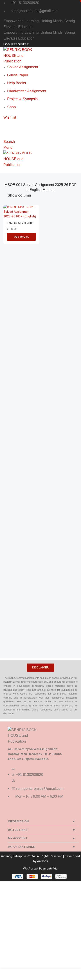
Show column (19, 195)
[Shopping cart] (4, 123)
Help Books (16, 83)
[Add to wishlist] (35, 209)
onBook (42, 861)
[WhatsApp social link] (35, 811)
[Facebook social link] (11, 811)
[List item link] (42, 785)
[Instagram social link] (27, 811)
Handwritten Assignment (26, 91)
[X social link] (19, 811)
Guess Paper (17, 75)
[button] (21, 237)
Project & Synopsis (22, 99)
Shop (11, 107)
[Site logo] (19, 55)
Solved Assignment (22, 67)
